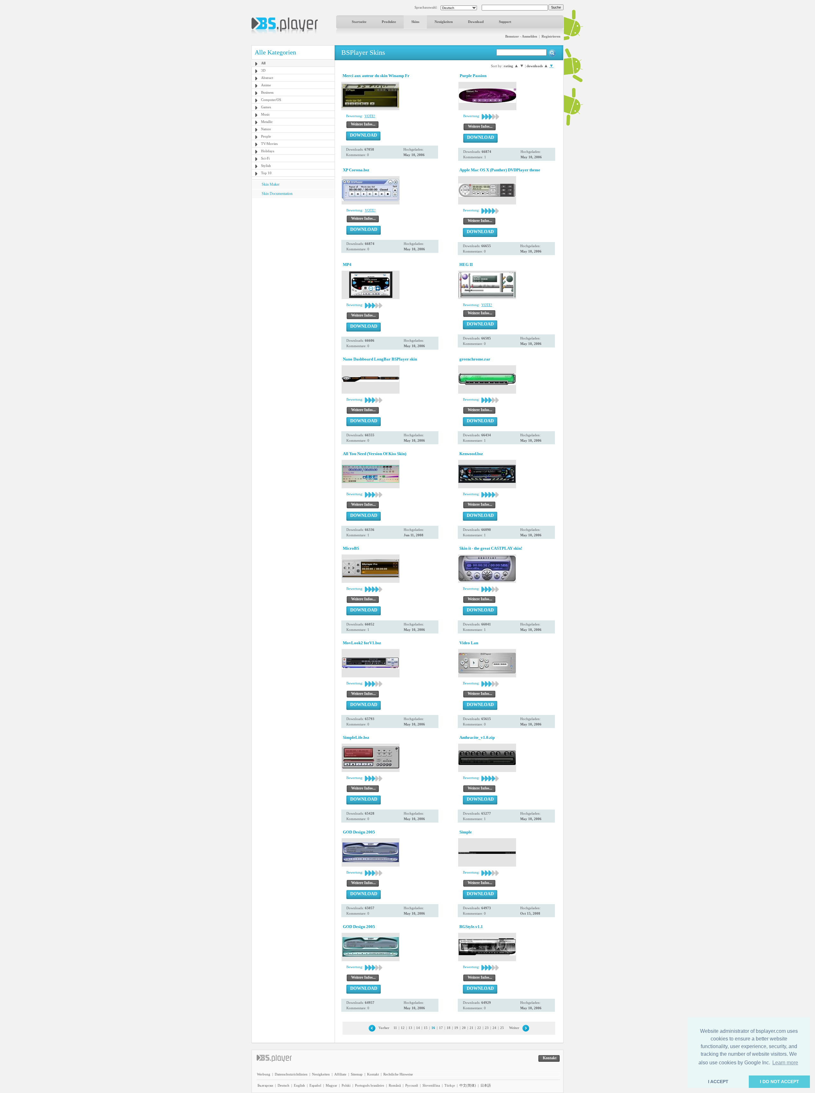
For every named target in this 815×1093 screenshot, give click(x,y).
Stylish (266, 166)
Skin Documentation (277, 193)
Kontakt (373, 1074)
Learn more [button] (785, 1062)
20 (464, 1028)
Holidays (267, 151)
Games (266, 107)
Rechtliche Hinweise (398, 1074)
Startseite (359, 22)
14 (418, 1028)
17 (441, 1028)
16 (433, 1028)
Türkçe (449, 1085)
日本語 (485, 1085)
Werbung (263, 1074)
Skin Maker (271, 184)
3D (263, 70)
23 (487, 1028)
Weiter (514, 1028)
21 (471, 1028)
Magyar (331, 1085)
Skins (415, 22)
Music (265, 114)
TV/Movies (269, 144)
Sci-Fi (265, 158)
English (299, 1085)
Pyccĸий (411, 1085)
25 (502, 1028)
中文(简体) (467, 1085)
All (263, 63)
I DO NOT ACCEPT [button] (779, 1081)
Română (395, 1085)
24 (494, 1028)
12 (403, 1028)
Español (315, 1085)
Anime (266, 85)
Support (505, 22)
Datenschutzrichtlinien (291, 1074)
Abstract (267, 78)
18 (448, 1028)
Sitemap (357, 1074)
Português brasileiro (369, 1085)
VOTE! (370, 116)
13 (410, 1028)
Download (476, 22)
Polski (346, 1085)
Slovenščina (431, 1085)
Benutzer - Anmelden (521, 36)
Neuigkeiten (444, 22)
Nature (266, 129)
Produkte (389, 22)
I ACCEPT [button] (718, 1081)
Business (267, 92)
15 (426, 1028)
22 (479, 1028)
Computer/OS (271, 100)
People (266, 136)
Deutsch (283, 1085)
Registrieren (551, 36)
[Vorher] (372, 1028)
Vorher (384, 1028)
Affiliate (340, 1074)
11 (395, 1028)
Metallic (267, 122)
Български (265, 1085)
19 (456, 1028)
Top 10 (266, 173)
